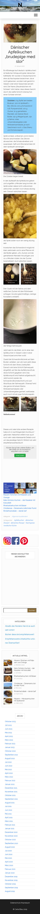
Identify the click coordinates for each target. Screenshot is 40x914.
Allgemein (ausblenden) (19, 516)
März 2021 (9, 821)
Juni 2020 (8, 854)
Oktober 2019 (10, 884)
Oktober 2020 (10, 840)
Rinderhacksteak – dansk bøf (15, 511)
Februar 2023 (10, 744)
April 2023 (9, 736)
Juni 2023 (8, 729)
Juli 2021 (8, 806)
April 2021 (8, 817)
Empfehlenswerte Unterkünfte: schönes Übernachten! (20, 641)
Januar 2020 (10, 873)
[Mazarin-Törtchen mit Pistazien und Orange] (7, 663)
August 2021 (9, 803)
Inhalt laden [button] (20, 455)
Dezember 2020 (11, 832)
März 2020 (9, 865)
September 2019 (11, 888)
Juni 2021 (8, 810)
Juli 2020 (8, 851)
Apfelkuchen (19, 520)
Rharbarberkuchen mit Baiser (14, 506)
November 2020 (11, 836)
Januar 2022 (9, 784)
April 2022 (9, 773)
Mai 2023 (8, 733)
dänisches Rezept (17, 523)
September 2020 (11, 843)
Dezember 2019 (11, 877)
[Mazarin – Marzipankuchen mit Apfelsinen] (7, 701)
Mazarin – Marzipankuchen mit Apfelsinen (24, 700)
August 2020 (10, 847)
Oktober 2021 (10, 795)
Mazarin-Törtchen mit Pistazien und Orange (24, 661)
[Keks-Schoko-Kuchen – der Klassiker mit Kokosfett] (7, 671)
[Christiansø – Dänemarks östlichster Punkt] (7, 686)
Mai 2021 (8, 814)
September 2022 (11, 755)
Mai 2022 (8, 769)
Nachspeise (30, 523)
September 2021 (11, 799)
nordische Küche (9, 526)
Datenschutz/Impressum (20, 903)
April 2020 (9, 862)
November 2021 (11, 792)
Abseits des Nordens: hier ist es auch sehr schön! (20, 628)
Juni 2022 (8, 766)
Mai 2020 (8, 858)
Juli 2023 (8, 725)
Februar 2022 (10, 781)
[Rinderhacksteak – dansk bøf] (7, 694)
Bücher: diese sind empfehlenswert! (19, 634)
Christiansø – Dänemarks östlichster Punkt (19, 508)
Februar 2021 (10, 825)
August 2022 (10, 758)
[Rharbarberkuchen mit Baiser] (7, 678)
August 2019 (10, 891)
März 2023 (9, 740)
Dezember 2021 (11, 788)
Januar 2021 (9, 829)
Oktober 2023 (10, 722)
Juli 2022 (8, 762)
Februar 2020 (10, 869)
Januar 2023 (9, 747)
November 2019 (11, 880)
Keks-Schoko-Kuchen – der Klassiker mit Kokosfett (24, 669)
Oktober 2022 (10, 751)
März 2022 (9, 777)
